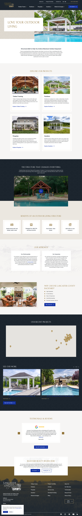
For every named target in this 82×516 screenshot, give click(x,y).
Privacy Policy (18, 508)
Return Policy (68, 495)
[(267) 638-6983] (69, 2)
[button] (41, 191)
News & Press (68, 492)
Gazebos (48, 6)
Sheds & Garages (58, 6)
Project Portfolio (49, 1)
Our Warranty (68, 486)
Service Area (51, 489)
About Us (41, 1)
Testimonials (68, 489)
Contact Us (58, 1)
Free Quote (72, 6)
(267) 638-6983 (74, 1)
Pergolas (40, 6)
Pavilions (31, 6)
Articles (49, 486)
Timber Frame (21, 6)
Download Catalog (52, 492)
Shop (49, 495)
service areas (30, 261)
